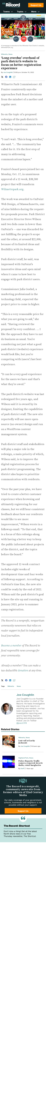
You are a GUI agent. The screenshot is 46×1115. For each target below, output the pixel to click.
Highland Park (23, 758)
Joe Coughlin (8, 72)
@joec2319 (21, 723)
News (10, 54)
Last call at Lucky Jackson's (26, 741)
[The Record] (11, 5)
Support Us (36, 5)
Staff (22, 768)
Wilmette (4, 54)
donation (23, 670)
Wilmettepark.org (12, 189)
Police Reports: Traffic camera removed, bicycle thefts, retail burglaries (30, 763)
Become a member (11, 645)
